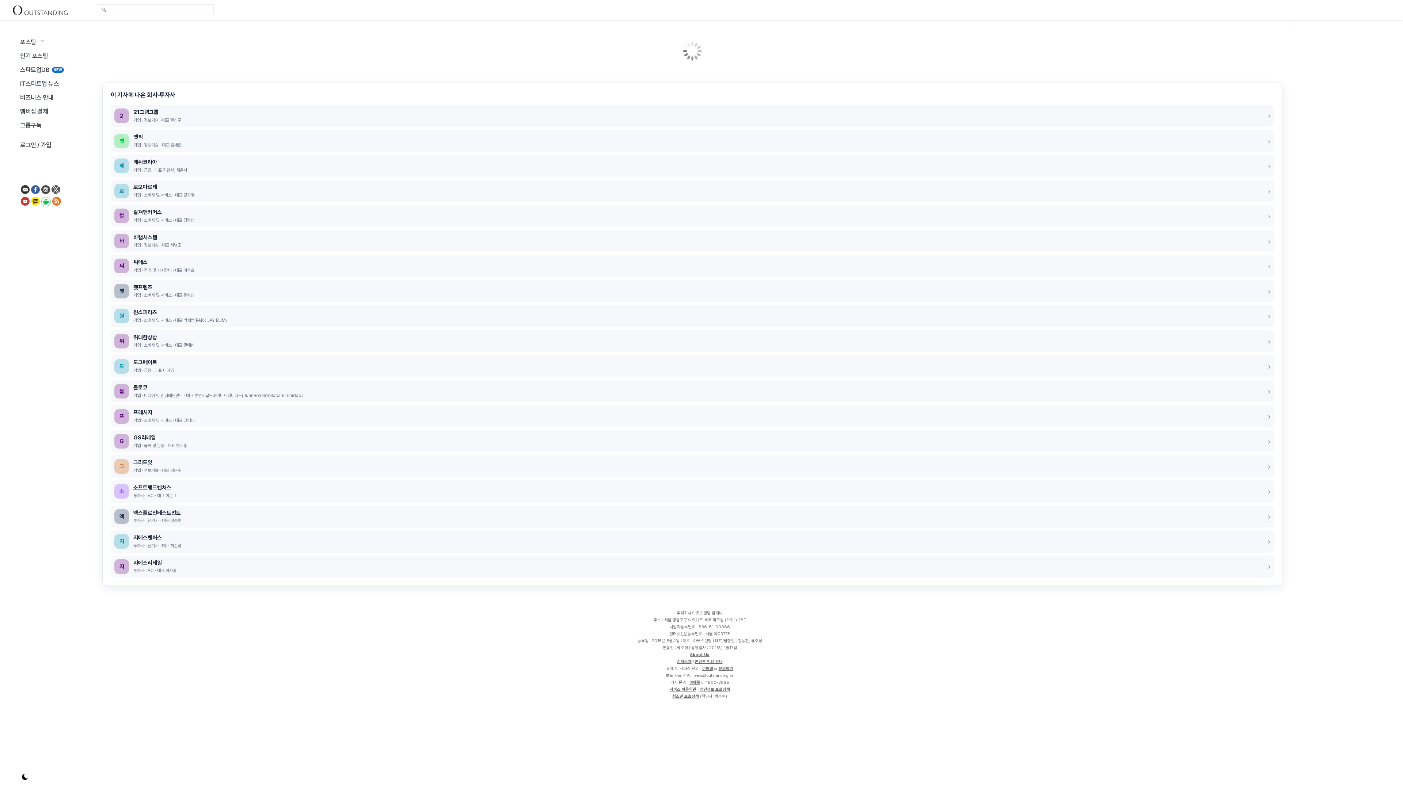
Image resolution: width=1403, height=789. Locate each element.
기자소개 (684, 661)
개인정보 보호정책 (715, 689)
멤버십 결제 (34, 111)
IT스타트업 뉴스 (39, 83)
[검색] (157, 9)
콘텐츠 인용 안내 (709, 661)
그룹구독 (30, 125)
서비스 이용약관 (683, 689)
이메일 (707, 668)
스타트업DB (41, 69)
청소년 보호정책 (685, 696)
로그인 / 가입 (36, 145)
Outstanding (40, 9)
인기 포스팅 (34, 56)
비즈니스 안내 (36, 97)
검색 (104, 10)
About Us (700, 654)
